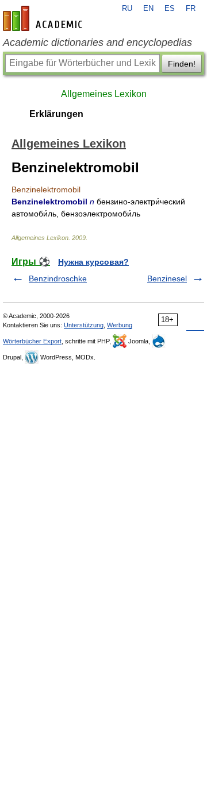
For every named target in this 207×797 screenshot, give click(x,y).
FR (190, 9)
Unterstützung (83, 325)
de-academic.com (44, 18)
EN (148, 9)
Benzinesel (167, 278)
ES (169, 9)
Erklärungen (56, 114)
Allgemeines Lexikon (104, 94)
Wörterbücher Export (32, 341)
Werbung (119, 325)
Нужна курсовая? (93, 261)
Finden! (181, 63)
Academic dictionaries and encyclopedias (97, 42)
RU (127, 9)
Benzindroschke (58, 278)
